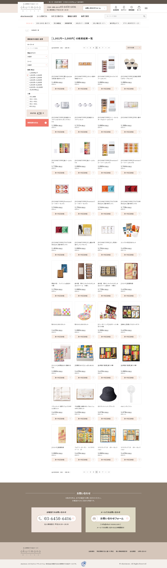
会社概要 (133, 551)
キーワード (30, 44)
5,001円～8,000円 (36, 85)
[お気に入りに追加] (70, 88)
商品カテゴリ (31, 53)
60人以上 (33, 106)
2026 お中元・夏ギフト (43, 23)
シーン (29, 61)
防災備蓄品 (57, 23)
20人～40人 (33, 101)
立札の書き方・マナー (99, 23)
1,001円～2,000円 (36, 75)
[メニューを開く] (146, 8)
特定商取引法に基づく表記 (105, 551)
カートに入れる (59, 89)
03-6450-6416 (68, 6)
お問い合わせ (142, 551)
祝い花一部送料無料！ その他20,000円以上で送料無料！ (66, 2)
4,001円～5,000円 (36, 82)
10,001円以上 (34, 90)
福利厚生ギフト (114, 23)
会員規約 (91, 551)
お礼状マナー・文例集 (82, 23)
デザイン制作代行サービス (131, 23)
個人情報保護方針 (122, 551)
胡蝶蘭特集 (68, 23)
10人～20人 (33, 99)
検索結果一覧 (35, 30)
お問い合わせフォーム (93, 8)
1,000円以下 (34, 73)
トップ (27, 30)
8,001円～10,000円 (36, 87)
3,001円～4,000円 (36, 80)
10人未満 (33, 97)
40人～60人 (33, 104)
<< (84, 48)
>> (109, 48)
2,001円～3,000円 (36, 78)
